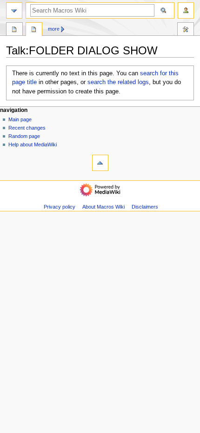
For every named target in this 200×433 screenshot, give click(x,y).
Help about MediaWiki (32, 144)
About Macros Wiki (103, 207)
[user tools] (186, 10)
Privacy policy (59, 207)
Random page (24, 136)
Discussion (34, 30)
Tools (185, 30)
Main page (20, 119)
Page (14, 30)
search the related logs (118, 82)
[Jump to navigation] (14, 10)
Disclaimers (145, 207)
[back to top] (100, 163)
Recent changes (27, 128)
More (54, 29)
